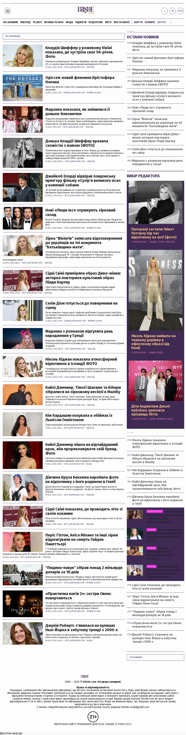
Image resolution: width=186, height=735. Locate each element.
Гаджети (80, 22)
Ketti (66, 67)
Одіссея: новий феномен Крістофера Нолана (79, 79)
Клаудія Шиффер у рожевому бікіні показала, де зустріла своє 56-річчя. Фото (79, 52)
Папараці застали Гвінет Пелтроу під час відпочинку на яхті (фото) (154, 233)
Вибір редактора (143, 175)
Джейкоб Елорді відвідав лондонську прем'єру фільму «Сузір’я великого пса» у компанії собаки (83, 180)
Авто (108, 22)
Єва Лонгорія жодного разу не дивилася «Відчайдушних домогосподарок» (165, 517)
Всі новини (10, 22)
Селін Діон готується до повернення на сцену (81, 305)
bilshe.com (89, 681)
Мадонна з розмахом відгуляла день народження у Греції (79, 333)
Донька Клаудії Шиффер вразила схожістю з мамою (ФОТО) (76, 143)
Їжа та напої (122, 22)
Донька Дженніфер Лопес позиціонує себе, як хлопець (160, 553)
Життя (138, 22)
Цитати (161, 22)
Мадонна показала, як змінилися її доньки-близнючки (77, 111)
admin (66, 93)
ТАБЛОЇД (25, 22)
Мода (69, 22)
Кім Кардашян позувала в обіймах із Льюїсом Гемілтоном (78, 417)
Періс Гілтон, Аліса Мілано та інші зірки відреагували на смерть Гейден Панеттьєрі (81, 539)
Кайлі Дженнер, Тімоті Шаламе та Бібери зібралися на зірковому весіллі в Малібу (83, 389)
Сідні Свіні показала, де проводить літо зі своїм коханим (84, 511)
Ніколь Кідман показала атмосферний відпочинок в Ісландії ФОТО (81, 361)
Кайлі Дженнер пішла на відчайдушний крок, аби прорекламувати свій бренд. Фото (81, 449)
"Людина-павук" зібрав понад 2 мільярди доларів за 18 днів (83, 570)
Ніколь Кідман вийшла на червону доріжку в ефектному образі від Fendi (153, 342)
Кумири (150, 22)
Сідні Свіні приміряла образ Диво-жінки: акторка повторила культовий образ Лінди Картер (83, 277)
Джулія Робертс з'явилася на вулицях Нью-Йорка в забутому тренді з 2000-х (81, 627)
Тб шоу (37, 22)
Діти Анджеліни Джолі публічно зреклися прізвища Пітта (150, 410)
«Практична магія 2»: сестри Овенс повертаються (78, 596)
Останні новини (143, 37)
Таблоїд (90, 67)
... (170, 22)
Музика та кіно (54, 22)
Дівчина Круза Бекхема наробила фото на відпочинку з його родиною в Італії (82, 479)
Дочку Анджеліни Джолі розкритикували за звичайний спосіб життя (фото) (165, 535)
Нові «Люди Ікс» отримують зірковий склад (80, 212)
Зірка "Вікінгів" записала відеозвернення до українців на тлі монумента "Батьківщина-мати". (83, 242)
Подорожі (96, 22)
